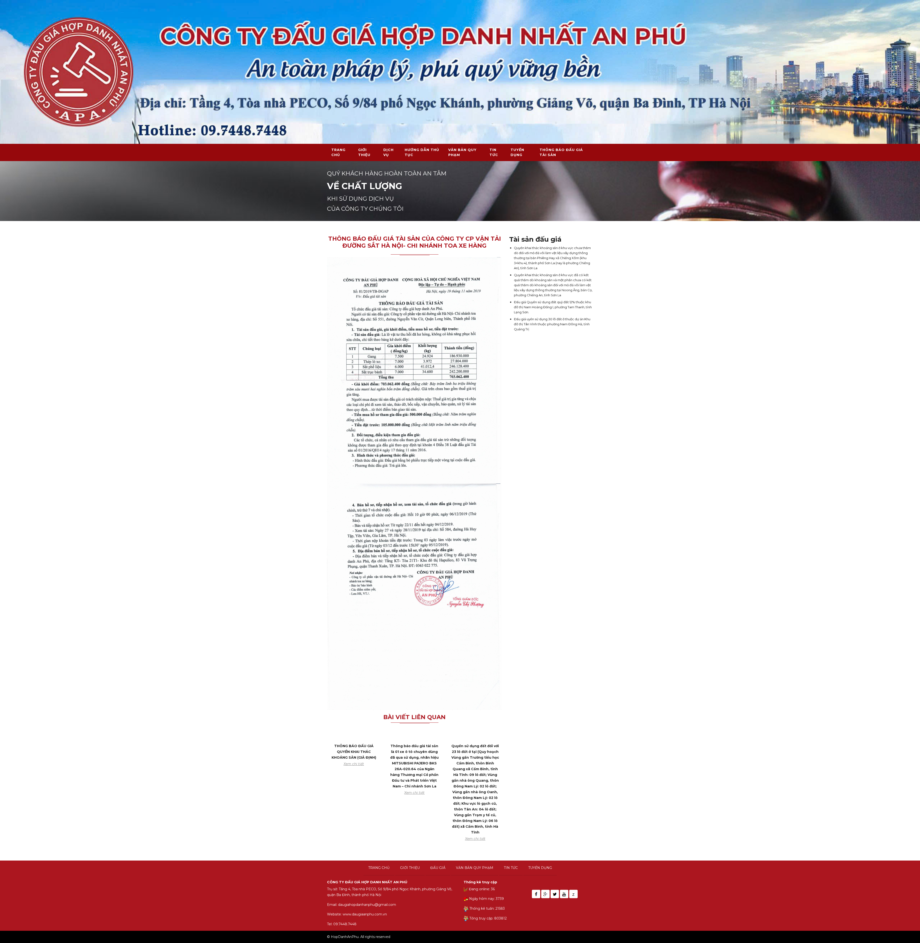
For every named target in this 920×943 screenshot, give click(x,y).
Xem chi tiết (354, 764)
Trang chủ (338, 152)
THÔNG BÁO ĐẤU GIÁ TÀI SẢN (561, 152)
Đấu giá (437, 868)
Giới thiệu (364, 152)
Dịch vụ (388, 152)
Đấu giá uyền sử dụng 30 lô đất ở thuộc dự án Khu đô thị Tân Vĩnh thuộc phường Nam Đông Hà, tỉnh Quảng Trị (552, 324)
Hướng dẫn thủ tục (422, 152)
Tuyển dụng (517, 152)
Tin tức (493, 152)
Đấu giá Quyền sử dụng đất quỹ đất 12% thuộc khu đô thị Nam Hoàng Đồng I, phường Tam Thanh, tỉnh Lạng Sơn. (553, 307)
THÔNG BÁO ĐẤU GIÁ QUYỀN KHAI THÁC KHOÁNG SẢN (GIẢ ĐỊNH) (354, 752)
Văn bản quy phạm (462, 152)
